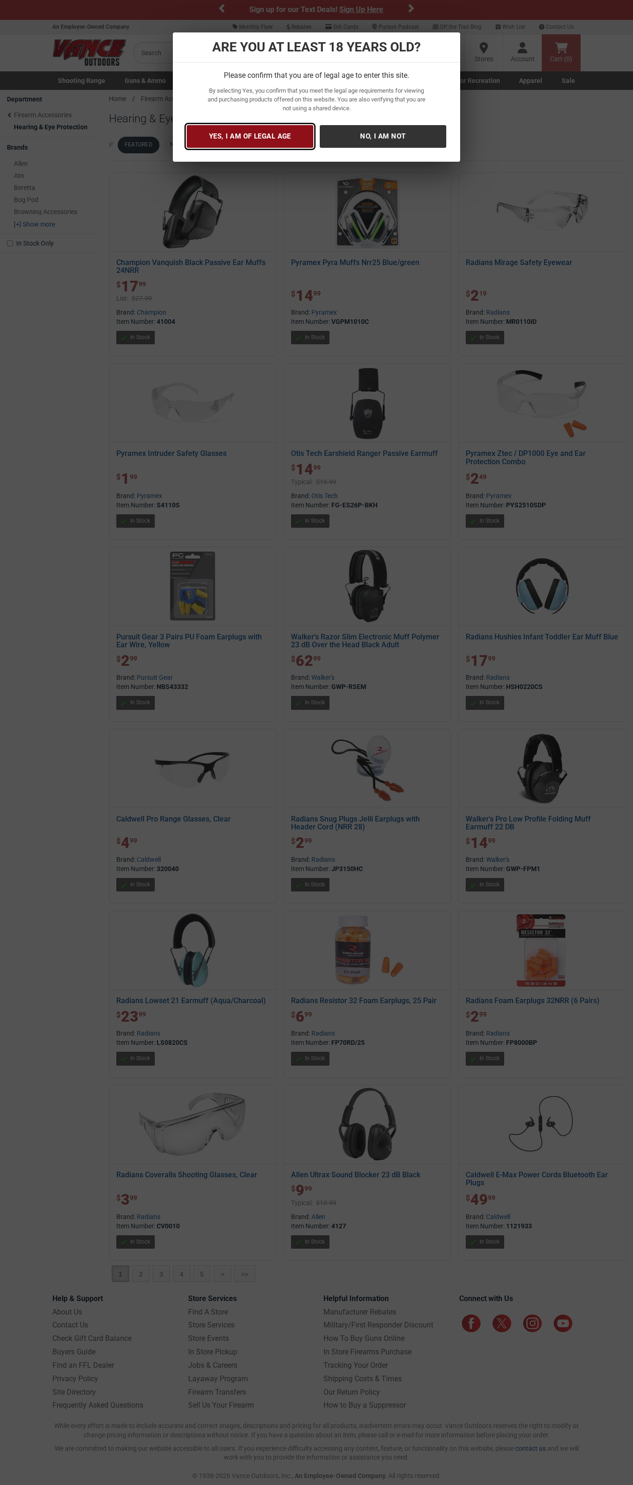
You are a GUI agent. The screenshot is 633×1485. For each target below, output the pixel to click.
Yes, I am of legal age (250, 136)
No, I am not (382, 136)
